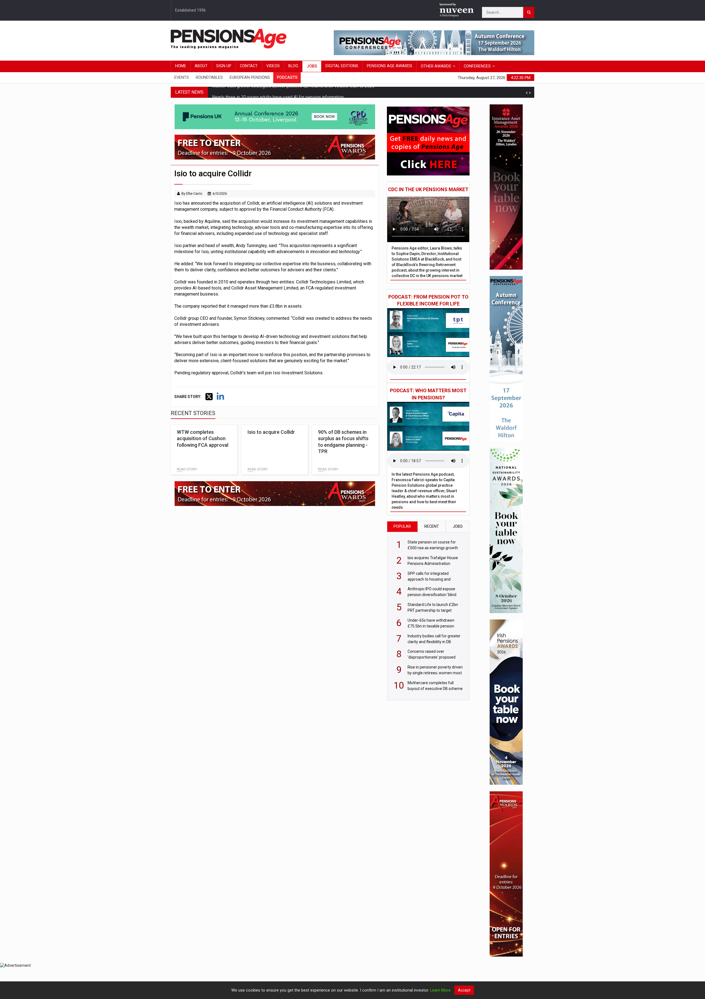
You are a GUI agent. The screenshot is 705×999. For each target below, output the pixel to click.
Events (181, 77)
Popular (402, 526)
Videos (273, 66)
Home (180, 66)
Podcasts (287, 77)
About (201, 66)
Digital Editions (342, 66)
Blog (293, 66)
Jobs (312, 66)
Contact (249, 66)
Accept (464, 990)
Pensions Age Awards (389, 66)
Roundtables (209, 77)
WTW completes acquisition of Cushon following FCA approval (202, 438)
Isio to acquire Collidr (271, 432)
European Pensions (250, 77)
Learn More (440, 990)
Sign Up (223, 66)
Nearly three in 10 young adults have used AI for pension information (278, 92)
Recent (431, 526)
